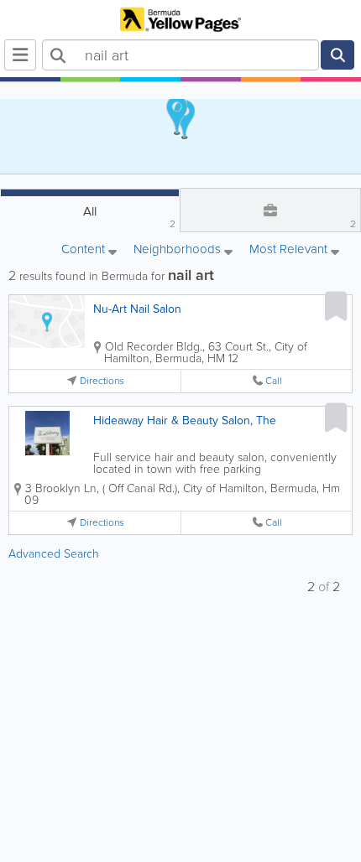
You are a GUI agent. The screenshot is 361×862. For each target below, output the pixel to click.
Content (84, 250)
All (129, 216)
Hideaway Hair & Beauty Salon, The (184, 420)
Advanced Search (53, 553)
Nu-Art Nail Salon (137, 309)
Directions (102, 381)
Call (273, 381)
